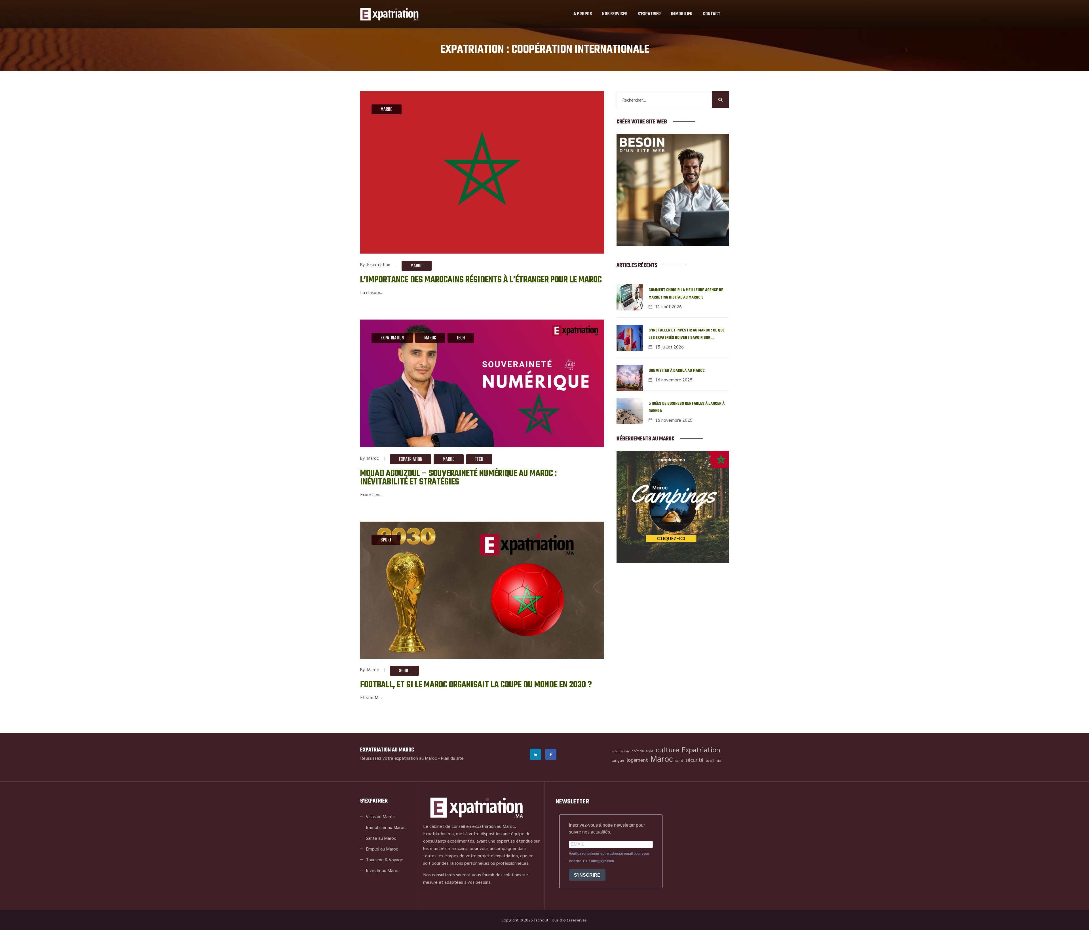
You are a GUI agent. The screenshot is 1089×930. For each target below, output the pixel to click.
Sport (386, 540)
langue (618, 760)
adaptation (620, 751)
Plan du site (452, 758)
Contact (711, 14)
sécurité (694, 759)
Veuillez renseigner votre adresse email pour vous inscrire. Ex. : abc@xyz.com (609, 857)
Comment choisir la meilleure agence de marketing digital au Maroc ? (686, 294)
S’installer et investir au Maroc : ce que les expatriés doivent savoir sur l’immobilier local (687, 334)
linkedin (535, 754)
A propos (582, 14)
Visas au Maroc (380, 816)
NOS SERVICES (614, 14)
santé (679, 760)
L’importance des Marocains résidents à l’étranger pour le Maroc (481, 280)
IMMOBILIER (682, 14)
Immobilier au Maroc (386, 827)
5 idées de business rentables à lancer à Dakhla (687, 407)
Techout (541, 919)
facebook (550, 754)
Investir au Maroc (383, 870)
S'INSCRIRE (587, 875)
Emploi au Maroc (382, 849)
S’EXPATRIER (649, 14)
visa (719, 760)
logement (637, 759)
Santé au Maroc (381, 838)
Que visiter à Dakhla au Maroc (677, 371)
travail (710, 760)
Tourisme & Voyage (384, 859)
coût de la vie (642, 750)
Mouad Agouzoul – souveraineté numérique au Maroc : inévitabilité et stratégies (458, 478)
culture (667, 749)
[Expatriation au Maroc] (389, 14)
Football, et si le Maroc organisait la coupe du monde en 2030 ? (476, 685)
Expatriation (378, 264)
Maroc (386, 110)
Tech (461, 338)
